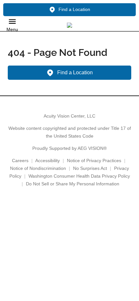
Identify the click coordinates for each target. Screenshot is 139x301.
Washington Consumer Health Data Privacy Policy (79, 176)
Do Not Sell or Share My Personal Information (72, 183)
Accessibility (47, 160)
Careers (20, 160)
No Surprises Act (90, 168)
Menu (12, 29)
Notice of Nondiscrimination (38, 168)
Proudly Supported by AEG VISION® (69, 148)
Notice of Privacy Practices (94, 160)
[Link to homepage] (69, 25)
